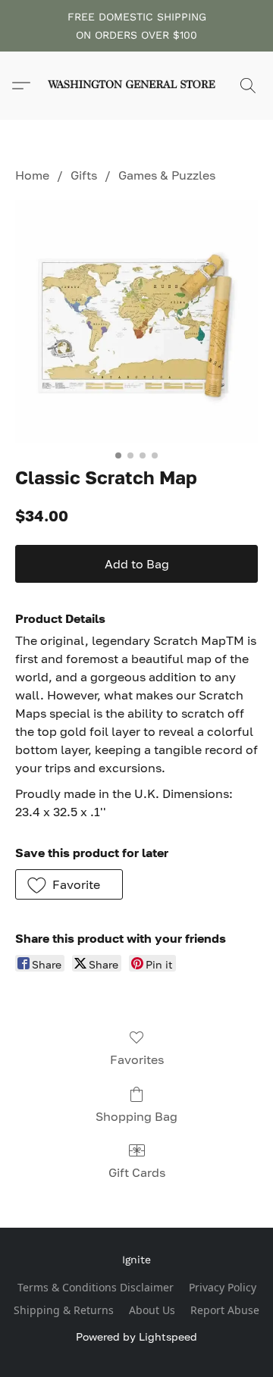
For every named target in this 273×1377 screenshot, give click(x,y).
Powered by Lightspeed (136, 1336)
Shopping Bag (136, 1116)
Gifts (84, 175)
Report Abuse (224, 1310)
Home (32, 175)
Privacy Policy (222, 1287)
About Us (152, 1310)
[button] (136, 86)
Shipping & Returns (64, 1310)
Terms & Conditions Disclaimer (95, 1287)
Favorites (137, 1059)
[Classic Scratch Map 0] (136, 321)
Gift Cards (136, 1172)
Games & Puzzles (166, 175)
